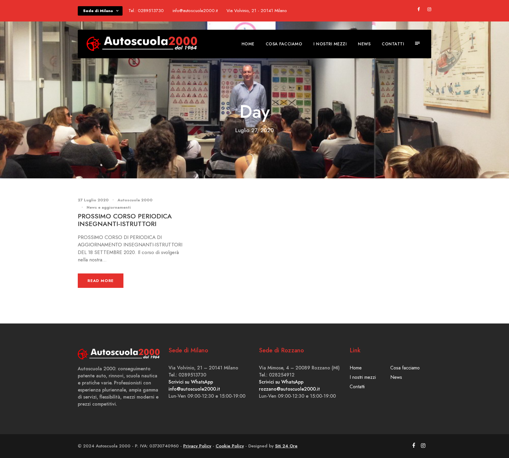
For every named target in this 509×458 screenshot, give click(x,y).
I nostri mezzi (330, 44)
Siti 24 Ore (286, 446)
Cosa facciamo (284, 44)
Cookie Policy (230, 446)
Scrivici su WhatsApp (190, 382)
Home (248, 44)
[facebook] (418, 9)
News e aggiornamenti (109, 207)
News (364, 44)
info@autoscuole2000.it (194, 389)
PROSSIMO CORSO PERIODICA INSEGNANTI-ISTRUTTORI (125, 219)
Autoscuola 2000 (135, 200)
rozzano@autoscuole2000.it (289, 389)
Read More (100, 280)
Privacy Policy (197, 446)
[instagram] (429, 9)
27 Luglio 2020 (93, 200)
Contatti (393, 44)
